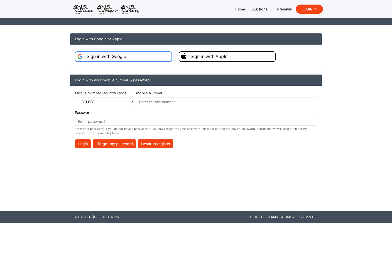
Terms (272, 217)
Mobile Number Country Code (101, 93)
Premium (284, 9)
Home (240, 9)
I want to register (155, 143)
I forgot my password (114, 143)
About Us (257, 217)
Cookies (287, 217)
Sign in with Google (106, 56)
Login (83, 143)
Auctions (259, 9)
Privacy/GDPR (307, 217)
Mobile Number (149, 93)
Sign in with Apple (209, 56)
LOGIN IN (309, 9)
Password (83, 112)
